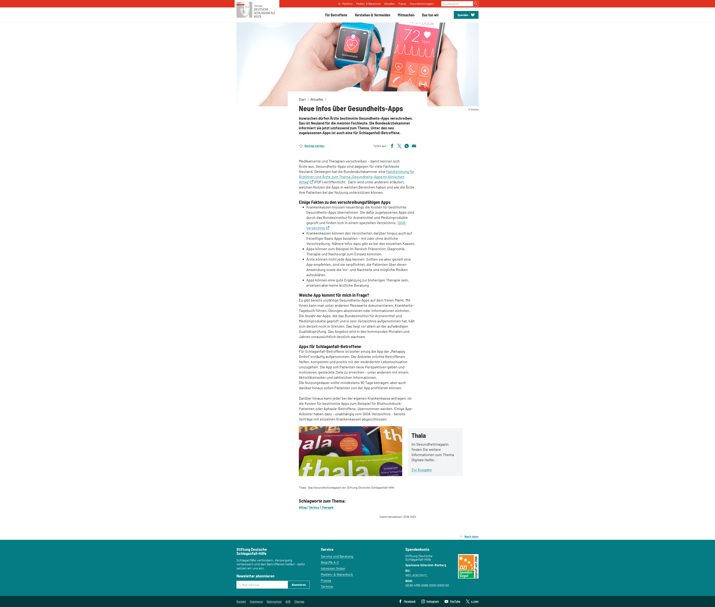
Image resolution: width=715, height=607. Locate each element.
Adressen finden (333, 568)
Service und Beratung (337, 556)
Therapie (327, 507)
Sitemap (299, 601)
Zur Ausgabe (421, 469)
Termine (327, 586)
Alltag (303, 507)
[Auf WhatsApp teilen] (406, 145)
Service (314, 507)
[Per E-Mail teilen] (414, 145)
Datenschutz (274, 601)
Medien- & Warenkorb (337, 574)
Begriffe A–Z (330, 562)
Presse (326, 580)
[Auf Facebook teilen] (392, 145)
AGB (287, 601)
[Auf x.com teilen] (399, 145)
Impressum (256, 601)
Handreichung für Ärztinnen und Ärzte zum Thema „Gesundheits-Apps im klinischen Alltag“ (356, 176)
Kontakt (241, 601)
